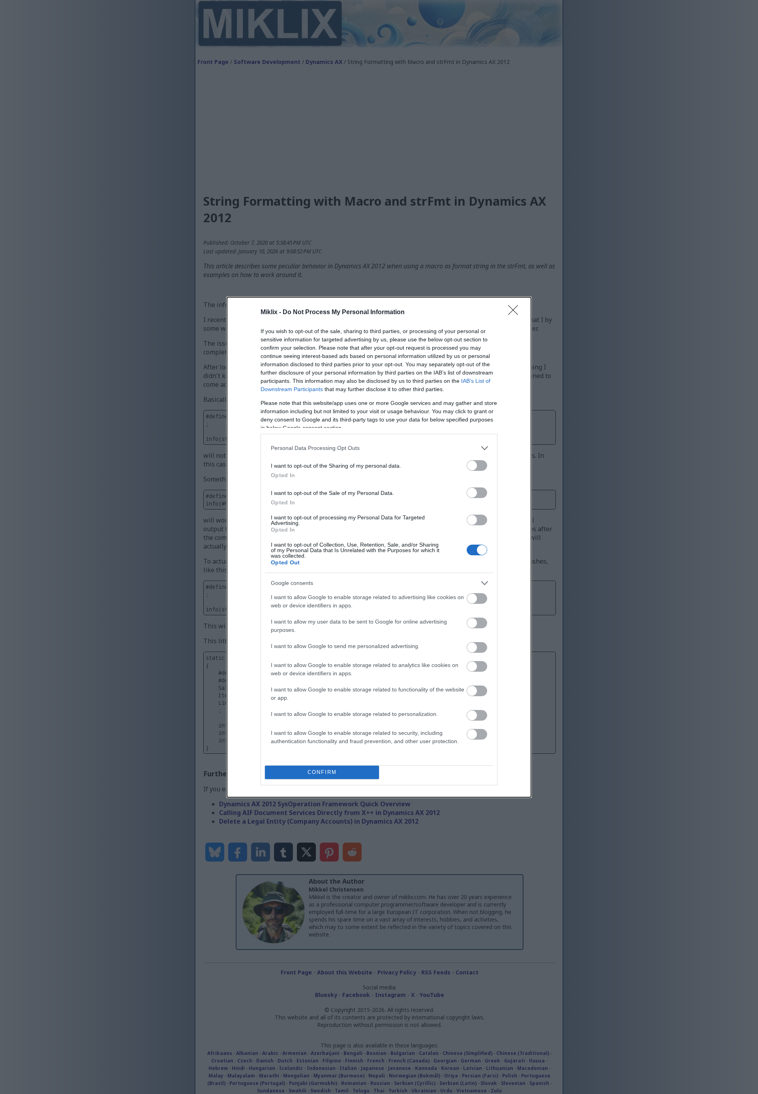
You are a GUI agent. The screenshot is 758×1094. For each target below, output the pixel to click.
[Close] (515, 312)
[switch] (477, 465)
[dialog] (379, 547)
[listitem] (379, 448)
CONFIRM (322, 772)
